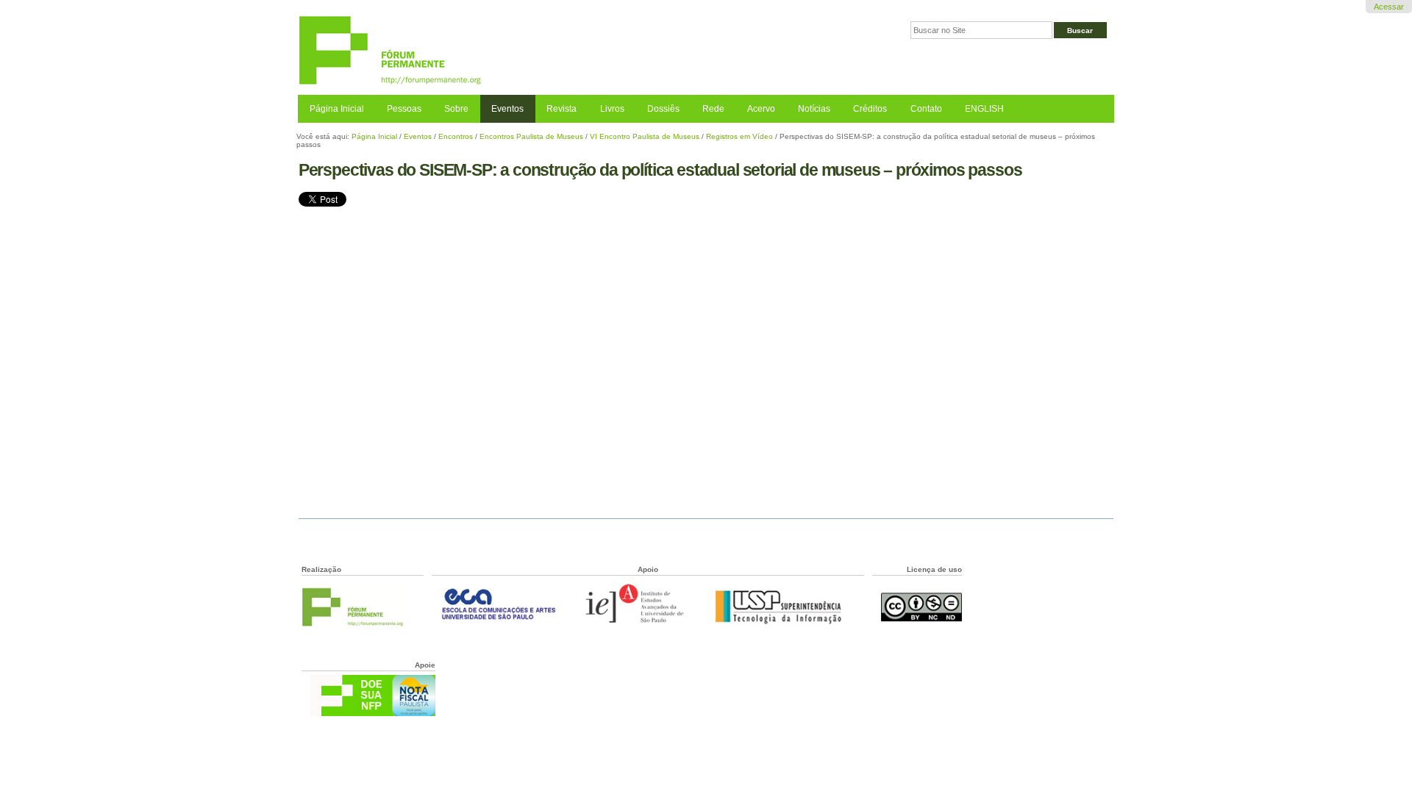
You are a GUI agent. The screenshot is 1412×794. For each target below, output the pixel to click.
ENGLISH (984, 109)
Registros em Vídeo (739, 136)
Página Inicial (337, 109)
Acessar (1389, 6)
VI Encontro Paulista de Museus (644, 136)
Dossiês (663, 109)
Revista (561, 109)
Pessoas (404, 109)
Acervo (761, 109)
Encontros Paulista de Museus (531, 136)
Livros (612, 109)
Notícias (814, 109)
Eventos (507, 109)
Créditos (870, 109)
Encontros (455, 136)
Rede (713, 109)
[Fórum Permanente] (502, 51)
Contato (926, 109)
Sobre (456, 109)
